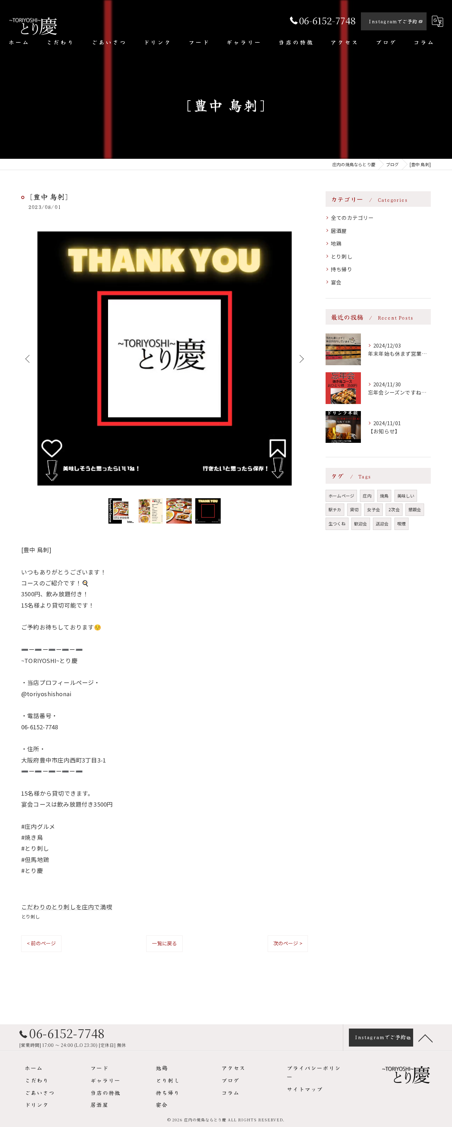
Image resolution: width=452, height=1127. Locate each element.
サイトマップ (305, 1089)
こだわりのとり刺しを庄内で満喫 (66, 907)
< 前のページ (41, 943)
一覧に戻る (164, 943)
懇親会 (414, 509)
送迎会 (382, 523)
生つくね (337, 523)
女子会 (373, 509)
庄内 (367, 496)
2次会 (394, 509)
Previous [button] (28, 358)
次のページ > (287, 943)
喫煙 (401, 523)
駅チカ (334, 509)
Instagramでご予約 (393, 21)
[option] (164, 358)
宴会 (336, 282)
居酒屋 (339, 230)
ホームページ (341, 496)
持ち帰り (341, 269)
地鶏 (336, 243)
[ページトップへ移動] (425, 1038)
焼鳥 (384, 496)
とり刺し (30, 916)
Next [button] (301, 358)
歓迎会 (360, 523)
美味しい (406, 496)
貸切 (354, 509)
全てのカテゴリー (352, 217)
